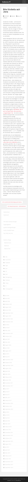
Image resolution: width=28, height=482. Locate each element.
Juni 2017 (7, 391)
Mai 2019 (7, 356)
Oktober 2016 (8, 406)
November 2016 (9, 403)
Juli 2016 (7, 412)
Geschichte (8, 259)
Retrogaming (8, 277)
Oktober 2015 (8, 438)
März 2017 (7, 397)
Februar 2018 (8, 377)
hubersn (13, 16)
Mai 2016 (7, 418)
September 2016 (9, 409)
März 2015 (7, 453)
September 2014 (9, 467)
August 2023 (8, 316)
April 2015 (7, 450)
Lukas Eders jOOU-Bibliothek (10, 142)
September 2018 (9, 365)
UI (5, 286)
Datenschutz (6, 212)
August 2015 (8, 444)
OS (21, 16)
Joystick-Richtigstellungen (9, 227)
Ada (6, 257)
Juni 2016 (7, 415)
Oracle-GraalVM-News (8, 230)
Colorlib (9, 480)
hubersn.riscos (7, 242)
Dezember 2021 (9, 333)
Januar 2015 (8, 458)
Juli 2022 (7, 324)
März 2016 (7, 423)
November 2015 (9, 435)
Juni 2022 (7, 327)
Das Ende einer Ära (8, 233)
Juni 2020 (7, 348)
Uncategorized (8, 289)
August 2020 (8, 345)
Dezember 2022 (9, 319)
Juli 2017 (7, 388)
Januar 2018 (8, 380)
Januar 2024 (8, 310)
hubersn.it (6, 245)
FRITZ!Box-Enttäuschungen (10, 221)
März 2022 (7, 330)
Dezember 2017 (9, 383)
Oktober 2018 (8, 362)
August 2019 (8, 351)
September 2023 (9, 313)
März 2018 (7, 374)
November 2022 (9, 321)
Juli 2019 (7, 354)
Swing (6, 283)
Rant (6, 274)
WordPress (18, 480)
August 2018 (8, 368)
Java (19, 16)
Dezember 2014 (9, 461)
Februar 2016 (8, 426)
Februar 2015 (8, 456)
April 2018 (7, 371)
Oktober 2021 (8, 336)
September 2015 (9, 441)
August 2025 (8, 307)
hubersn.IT (6, 2)
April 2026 (7, 301)
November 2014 (9, 464)
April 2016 (7, 421)
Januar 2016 (8, 429)
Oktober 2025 (8, 304)
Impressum (6, 215)
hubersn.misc (7, 248)
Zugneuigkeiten (7, 224)
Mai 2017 (7, 394)
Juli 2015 (7, 447)
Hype (6, 265)
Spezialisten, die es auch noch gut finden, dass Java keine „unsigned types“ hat (13, 111)
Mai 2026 (7, 298)
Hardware (7, 262)
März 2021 (7, 342)
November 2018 (9, 359)
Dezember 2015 (9, 432)
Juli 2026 (7, 295)
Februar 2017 (8, 400)
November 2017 (9, 386)
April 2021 (7, 339)
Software (5, 17)
